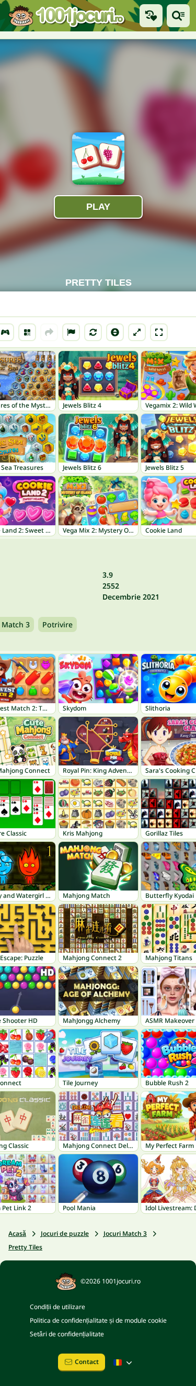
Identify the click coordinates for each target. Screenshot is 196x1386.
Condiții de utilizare (57, 1306)
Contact (87, 1361)
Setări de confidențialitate (67, 1333)
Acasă (17, 1233)
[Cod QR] (27, 332)
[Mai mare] (137, 332)
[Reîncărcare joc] (93, 332)
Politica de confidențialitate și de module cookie (98, 1320)
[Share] (49, 332)
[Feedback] (71, 332)
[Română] (124, 1362)
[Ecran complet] (159, 332)
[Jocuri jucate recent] (151, 15)
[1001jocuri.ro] (66, 15)
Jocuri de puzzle (65, 1233)
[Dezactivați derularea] (115, 332)
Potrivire (57, 624)
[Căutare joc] (178, 15)
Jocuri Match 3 (125, 1233)
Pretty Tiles (25, 1247)
